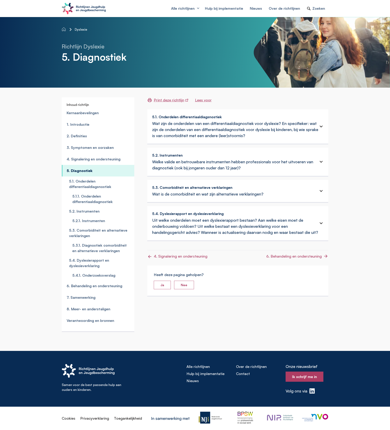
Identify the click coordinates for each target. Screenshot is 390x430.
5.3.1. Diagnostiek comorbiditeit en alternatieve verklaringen (99, 248)
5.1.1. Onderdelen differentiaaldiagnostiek (92, 199)
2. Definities (77, 136)
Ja (162, 285)
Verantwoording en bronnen (90, 320)
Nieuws (192, 380)
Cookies (68, 418)
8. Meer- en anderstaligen (88, 309)
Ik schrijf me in (304, 376)
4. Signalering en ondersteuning (93, 159)
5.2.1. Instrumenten (88, 220)
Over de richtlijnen (251, 366)
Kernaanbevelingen (83, 113)
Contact (243, 373)
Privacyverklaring (94, 418)
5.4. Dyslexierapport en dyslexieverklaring (89, 263)
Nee (184, 285)
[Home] (64, 29)
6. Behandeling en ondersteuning (94, 286)
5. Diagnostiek (79, 170)
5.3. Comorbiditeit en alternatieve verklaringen (98, 233)
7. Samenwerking (81, 297)
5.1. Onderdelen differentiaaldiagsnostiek (90, 184)
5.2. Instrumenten (84, 211)
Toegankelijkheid (128, 418)
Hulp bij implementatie (205, 373)
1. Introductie (78, 124)
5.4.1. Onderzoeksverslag (93, 275)
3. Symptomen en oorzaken (90, 147)
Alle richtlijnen (198, 366)
